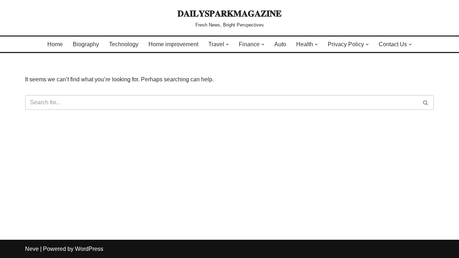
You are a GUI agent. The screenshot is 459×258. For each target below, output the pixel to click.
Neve (32, 249)
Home (55, 44)
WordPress (89, 249)
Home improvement (173, 44)
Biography (86, 44)
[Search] (426, 102)
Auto (280, 44)
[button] (227, 44)
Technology (123, 44)
